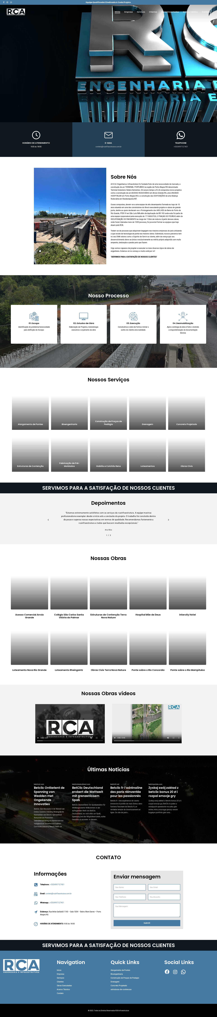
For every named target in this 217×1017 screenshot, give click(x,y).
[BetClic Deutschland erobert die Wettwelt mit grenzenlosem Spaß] (89, 802)
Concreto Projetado (119, 986)
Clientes (60, 982)
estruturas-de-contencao (121, 989)
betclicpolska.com (155, 784)
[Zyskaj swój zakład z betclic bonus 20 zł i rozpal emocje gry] (165, 798)
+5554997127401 (181, 147)
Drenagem (115, 982)
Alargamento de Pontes (120, 970)
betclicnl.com (39, 784)
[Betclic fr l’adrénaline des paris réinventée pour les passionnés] (127, 798)
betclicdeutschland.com (81, 784)
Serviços (60, 978)
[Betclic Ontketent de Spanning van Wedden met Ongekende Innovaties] (51, 805)
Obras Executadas (64, 986)
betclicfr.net (114, 784)
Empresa (60, 974)
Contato (60, 993)
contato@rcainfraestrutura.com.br (108, 147)
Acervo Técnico (63, 989)
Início (59, 970)
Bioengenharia (117, 974)
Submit (147, 923)
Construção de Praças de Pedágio (125, 978)
